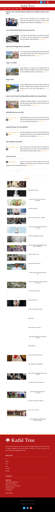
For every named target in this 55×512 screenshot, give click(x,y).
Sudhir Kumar (12, 15)
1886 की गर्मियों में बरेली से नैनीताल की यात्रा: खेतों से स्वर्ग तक (20, 30)
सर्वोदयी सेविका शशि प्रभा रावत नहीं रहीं (15, 112)
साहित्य (20, 8)
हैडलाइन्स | (5, 8)
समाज (7, 463)
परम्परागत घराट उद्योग (11, 156)
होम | (2, 8)
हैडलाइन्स (7, 461)
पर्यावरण (7, 466)
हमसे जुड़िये (7, 470)
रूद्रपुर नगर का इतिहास (11, 63)
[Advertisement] (27, 426)
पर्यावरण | (17, 8)
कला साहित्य (8, 468)
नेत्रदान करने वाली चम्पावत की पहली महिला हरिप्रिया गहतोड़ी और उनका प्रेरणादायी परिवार (26, 96)
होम (6, 459)
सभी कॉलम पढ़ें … (27, 178)
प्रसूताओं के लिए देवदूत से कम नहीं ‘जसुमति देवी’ (17, 127)
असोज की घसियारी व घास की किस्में (14, 142)
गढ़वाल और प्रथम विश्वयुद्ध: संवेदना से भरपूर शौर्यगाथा (18, 46)
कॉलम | (10, 8)
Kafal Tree (12, 48)
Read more (42, 39)
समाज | (13, 8)
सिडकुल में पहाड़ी (10, 79)
